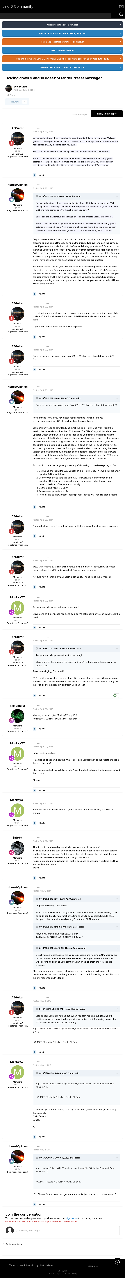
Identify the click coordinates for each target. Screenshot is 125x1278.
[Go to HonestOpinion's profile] (17, 195)
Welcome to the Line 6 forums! (62, 25)
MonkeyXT (17, 597)
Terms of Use (16, 1265)
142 (18, 860)
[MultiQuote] (34, 175)
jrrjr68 (17, 837)
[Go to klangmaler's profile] (17, 716)
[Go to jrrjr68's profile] (17, 848)
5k (18, 207)
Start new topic (80, 114)
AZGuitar (22, 86)
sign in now (72, 1218)
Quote (42, 175)
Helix (32, 90)
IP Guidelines (46, 1265)
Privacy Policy (31, 1265)
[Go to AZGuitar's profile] (8, 88)
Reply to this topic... (32, 1230)
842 (18, 728)
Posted (43, 131)
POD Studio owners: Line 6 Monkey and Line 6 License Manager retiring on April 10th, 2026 (62, 59)
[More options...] (38, 128)
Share (12, 95)
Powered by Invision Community (62, 1273)
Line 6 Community (17, 6)
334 (18, 620)
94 (18, 151)
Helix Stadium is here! (62, 50)
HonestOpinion (18, 184)
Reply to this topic (106, 113)
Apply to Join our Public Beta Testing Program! (62, 33)
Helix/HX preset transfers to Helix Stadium (62, 42)
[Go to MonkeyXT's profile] (17, 608)
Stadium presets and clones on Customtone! (62, 67)
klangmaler (17, 705)
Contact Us (93, 1266)
